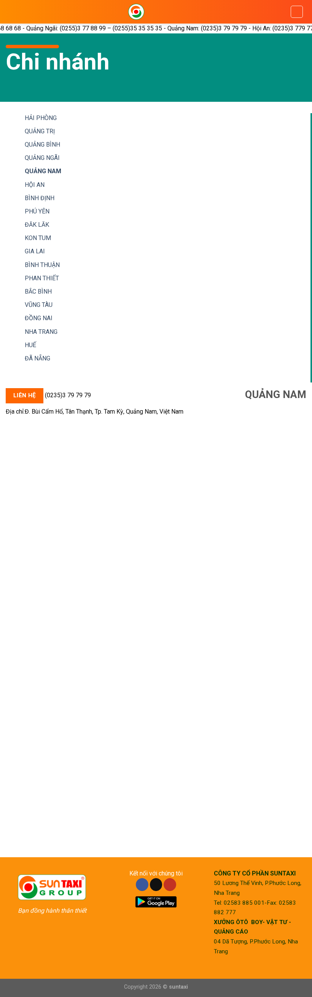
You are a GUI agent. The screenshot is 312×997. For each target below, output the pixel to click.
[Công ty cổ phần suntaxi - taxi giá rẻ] (136, 12)
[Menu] (20, 11)
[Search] (297, 12)
